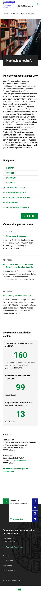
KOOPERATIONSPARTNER (16, 193)
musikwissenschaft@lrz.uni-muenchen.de (16, 470)
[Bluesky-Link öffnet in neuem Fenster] (35, 507)
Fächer (15, 14)
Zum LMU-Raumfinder (14, 547)
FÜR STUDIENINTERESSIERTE (17, 207)
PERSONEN (10, 183)
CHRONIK (31, 216)
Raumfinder (21, 461)
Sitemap (6, 556)
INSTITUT (10, 168)
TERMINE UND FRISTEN (15, 188)
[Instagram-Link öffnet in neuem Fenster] (35, 513)
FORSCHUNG (11, 178)
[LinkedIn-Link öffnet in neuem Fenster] (35, 519)
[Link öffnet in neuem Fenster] (20, 510)
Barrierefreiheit (9, 571)
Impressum (7, 566)
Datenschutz (8, 561)
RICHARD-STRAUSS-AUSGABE (18, 198)
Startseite (7, 14)
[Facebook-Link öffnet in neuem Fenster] (35, 501)
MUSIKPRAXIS (12, 203)
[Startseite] (6, 501)
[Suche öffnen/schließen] (37, 4)
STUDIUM (10, 173)
